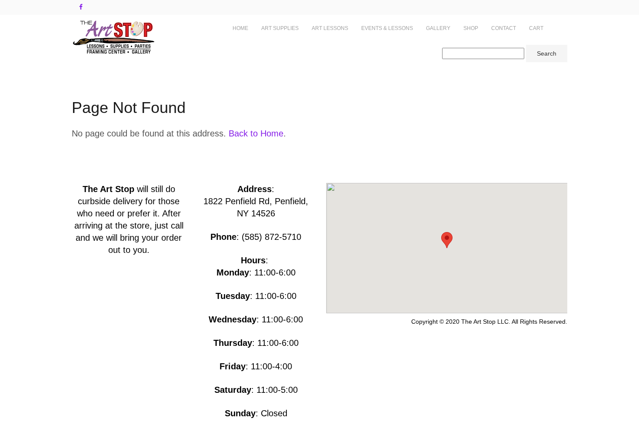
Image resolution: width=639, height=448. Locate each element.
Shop (470, 28)
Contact (503, 28)
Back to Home (256, 133)
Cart (536, 28)
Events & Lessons (387, 28)
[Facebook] (81, 6)
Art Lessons (330, 28)
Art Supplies (280, 28)
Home (240, 28)
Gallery (438, 28)
